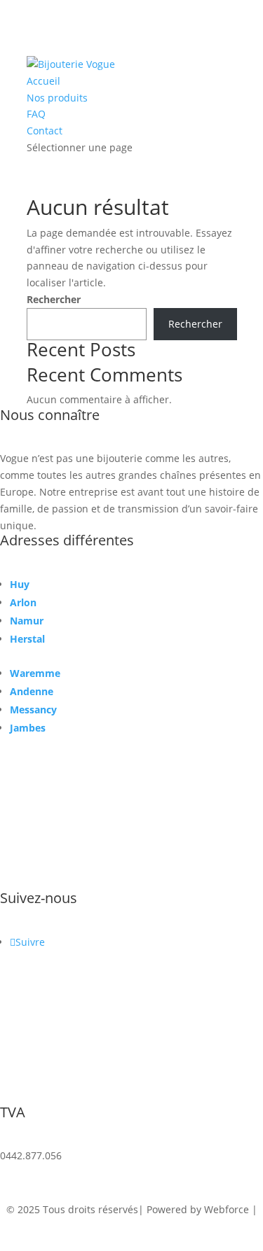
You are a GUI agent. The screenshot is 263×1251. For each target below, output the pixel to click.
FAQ (36, 113)
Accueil (43, 81)
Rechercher (54, 299)
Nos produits (57, 97)
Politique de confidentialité (132, 1226)
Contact (44, 130)
